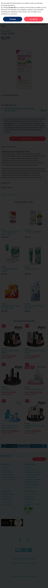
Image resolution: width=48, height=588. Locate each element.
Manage (12, 19)
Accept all (34, 19)
